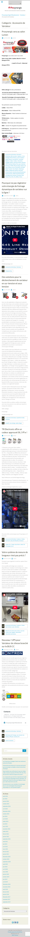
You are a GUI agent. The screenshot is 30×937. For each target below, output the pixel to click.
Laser (13, 627)
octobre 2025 (6, 803)
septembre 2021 (7, 839)
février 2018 (6, 891)
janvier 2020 (6, 874)
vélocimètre (18, 632)
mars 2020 (5, 871)
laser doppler (12, 632)
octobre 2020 (6, 859)
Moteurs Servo (11, 167)
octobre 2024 (6, 813)
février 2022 (6, 834)
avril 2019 (5, 881)
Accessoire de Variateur (10, 154)
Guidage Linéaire (9, 162)
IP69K (11, 165)
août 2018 (5, 889)
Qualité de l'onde (20, 417)
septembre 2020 (7, 861)
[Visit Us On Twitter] (13, 922)
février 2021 (6, 851)
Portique (23, 167)
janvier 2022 (6, 836)
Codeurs (15, 160)
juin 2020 (5, 866)
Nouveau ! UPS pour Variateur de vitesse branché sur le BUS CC (15, 643)
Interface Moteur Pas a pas (14, 164)
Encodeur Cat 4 (9, 546)
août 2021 (5, 841)
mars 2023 (5, 826)
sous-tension (19, 735)
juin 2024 (5, 816)
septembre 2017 (7, 902)
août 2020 (5, 864)
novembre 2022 (6, 829)
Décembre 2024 (6, 811)
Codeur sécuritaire (15, 544)
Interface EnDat (17, 162)
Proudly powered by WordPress (15, 932)
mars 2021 (5, 849)
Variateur (14, 175)
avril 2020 (5, 869)
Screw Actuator (8, 172)
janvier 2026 (6, 801)
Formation (20, 160)
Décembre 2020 (6, 856)
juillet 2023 (5, 821)
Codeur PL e (8, 544)
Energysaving (8, 271)
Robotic (16, 168)
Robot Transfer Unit (10, 168)
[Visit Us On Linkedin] (17, 922)
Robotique (21, 168)
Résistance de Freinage (10, 735)
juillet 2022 (5, 831)
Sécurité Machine (15, 540)
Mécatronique (17, 165)
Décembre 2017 (6, 897)
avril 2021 (5, 846)
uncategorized (8, 175)
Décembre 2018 (6, 884)
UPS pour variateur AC (14, 736)
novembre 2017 (6, 899)
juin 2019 (5, 879)
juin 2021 (5, 844)
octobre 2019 (6, 876)
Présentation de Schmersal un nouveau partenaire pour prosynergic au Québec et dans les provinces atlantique (14, 767)
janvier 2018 (6, 894)
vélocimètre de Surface (10, 634)
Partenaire (17, 167)
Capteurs (19, 156)
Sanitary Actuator (19, 170)
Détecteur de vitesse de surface (12, 630)
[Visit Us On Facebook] (15, 922)
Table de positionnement (18, 173)
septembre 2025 (7, 806)
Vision (20, 176)
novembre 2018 (6, 886)
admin (14, 38)
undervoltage (19, 423)
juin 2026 (5, 798)
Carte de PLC (15, 159)
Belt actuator (14, 156)
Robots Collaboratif (9, 170)
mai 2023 (5, 824)
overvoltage (12, 423)
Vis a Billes (16, 176)
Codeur (11, 160)
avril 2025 (5, 808)
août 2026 (5, 796)
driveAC (7, 423)
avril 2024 (5, 818)
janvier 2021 (6, 854)
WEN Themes (15, 935)
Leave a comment (9, 740)
